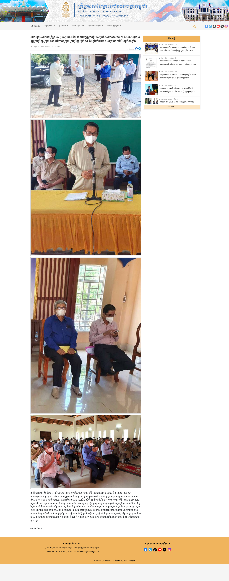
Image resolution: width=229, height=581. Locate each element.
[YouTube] (218, 26)
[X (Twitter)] (222, 26)
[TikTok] (214, 26)
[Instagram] (226, 26)
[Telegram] (210, 26)
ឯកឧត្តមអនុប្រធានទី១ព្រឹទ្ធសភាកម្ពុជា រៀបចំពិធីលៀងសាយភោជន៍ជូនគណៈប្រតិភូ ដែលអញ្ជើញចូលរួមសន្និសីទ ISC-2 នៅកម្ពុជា (177, 90)
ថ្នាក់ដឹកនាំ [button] (62, 26)
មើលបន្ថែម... (171, 107)
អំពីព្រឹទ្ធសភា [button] (48, 26)
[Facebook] (206, 26)
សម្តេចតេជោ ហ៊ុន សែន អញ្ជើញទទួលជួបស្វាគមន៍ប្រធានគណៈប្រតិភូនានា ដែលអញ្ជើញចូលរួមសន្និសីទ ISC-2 (177, 49)
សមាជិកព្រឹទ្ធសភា (78, 26)
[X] (164, 549)
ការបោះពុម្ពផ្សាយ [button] (113, 26)
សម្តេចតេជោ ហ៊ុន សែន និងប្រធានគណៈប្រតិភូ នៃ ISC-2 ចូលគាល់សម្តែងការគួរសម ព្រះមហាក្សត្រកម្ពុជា (178, 76)
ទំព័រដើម (36, 26)
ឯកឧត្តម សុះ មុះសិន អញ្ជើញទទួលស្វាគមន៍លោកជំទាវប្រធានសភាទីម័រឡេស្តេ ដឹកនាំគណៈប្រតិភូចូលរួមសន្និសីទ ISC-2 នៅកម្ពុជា (177, 104)
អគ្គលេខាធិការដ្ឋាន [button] (95, 26)
